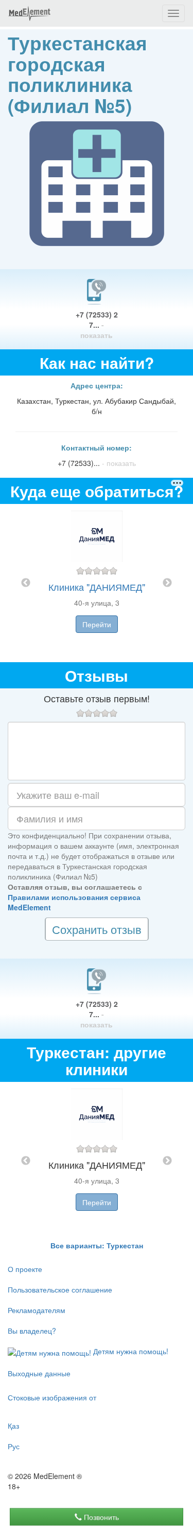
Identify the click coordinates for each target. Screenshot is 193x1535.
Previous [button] (26, 583)
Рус (14, 1446)
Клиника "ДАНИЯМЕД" (96, 586)
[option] (97, 583)
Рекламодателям (36, 1310)
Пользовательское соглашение (60, 1289)
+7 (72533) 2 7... (97, 324)
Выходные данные (39, 1373)
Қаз (13, 1425)
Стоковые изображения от (52, 1397)
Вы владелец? (32, 1330)
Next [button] (167, 583)
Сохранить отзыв (97, 929)
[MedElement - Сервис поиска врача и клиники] (29, 13)
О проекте (25, 1269)
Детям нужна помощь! (129, 1351)
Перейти (96, 624)
